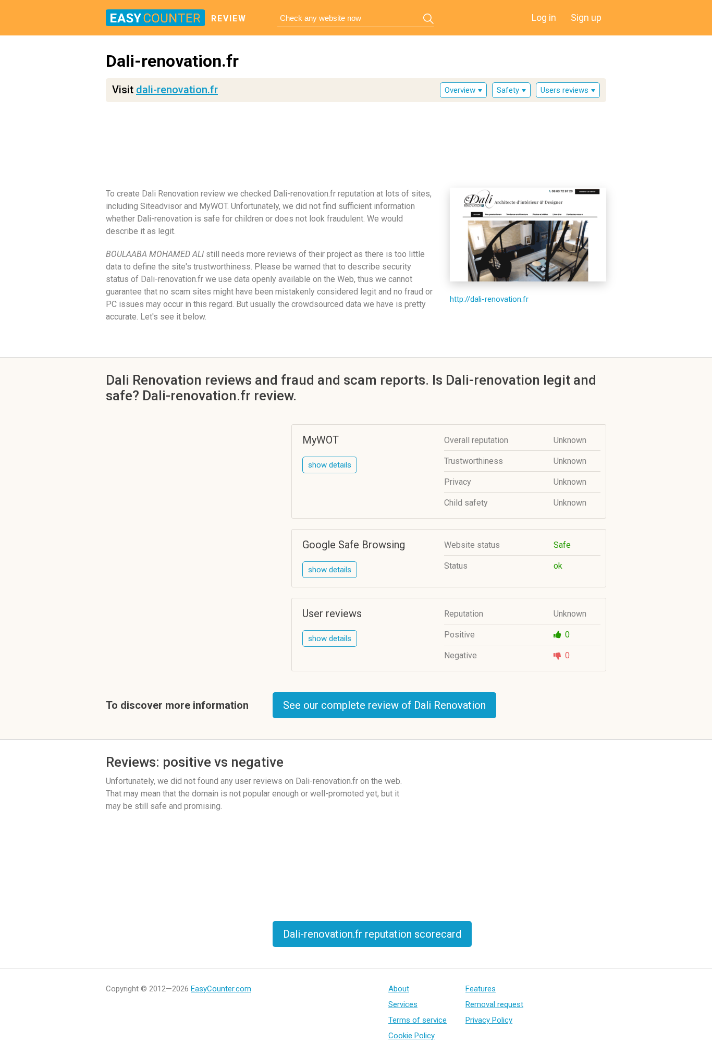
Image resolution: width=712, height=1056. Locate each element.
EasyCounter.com (221, 988)
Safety (508, 90)
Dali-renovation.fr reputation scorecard (372, 934)
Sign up (586, 17)
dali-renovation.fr (177, 89)
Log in (544, 17)
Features (480, 988)
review (229, 18)
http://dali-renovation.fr (489, 299)
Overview (460, 90)
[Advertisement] (356, 141)
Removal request (494, 1004)
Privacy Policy (488, 1020)
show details (329, 465)
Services (403, 1004)
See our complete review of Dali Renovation (384, 705)
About (398, 988)
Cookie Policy (411, 1035)
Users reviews (564, 90)
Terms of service (417, 1020)
